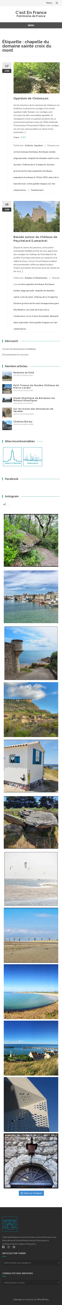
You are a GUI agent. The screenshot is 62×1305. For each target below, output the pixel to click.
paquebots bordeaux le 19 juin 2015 (31, 177)
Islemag (17, 1299)
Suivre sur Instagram (33, 1193)
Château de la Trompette (34, 164)
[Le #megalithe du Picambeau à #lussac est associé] (31, 540)
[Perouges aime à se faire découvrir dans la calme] (31, 1160)
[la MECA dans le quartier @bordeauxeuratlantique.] (31, 1104)
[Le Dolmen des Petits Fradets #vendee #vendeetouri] (31, 822)
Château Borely (23, 421)
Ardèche (29, 145)
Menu (49, 2)
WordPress (43, 1299)
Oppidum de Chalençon (31, 98)
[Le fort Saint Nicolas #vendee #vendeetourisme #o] (31, 653)
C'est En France (31, 12)
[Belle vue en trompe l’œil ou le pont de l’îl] (31, 935)
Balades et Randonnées (36, 278)
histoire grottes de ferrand (27, 303)
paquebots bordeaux (42, 171)
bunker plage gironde (24, 290)
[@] (11, 506)
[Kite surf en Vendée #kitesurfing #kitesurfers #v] (31, 878)
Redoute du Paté (23, 372)
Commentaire (37, 190)
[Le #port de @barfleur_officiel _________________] (31, 596)
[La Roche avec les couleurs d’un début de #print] (31, 709)
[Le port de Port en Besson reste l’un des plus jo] (31, 1048)
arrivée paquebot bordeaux (31, 284)
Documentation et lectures (15, 354)
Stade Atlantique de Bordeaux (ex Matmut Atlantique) (34, 399)
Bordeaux (43, 152)
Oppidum (38, 145)
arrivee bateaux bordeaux (26, 152)
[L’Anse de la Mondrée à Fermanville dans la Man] (31, 991)
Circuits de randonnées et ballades (19, 349)
